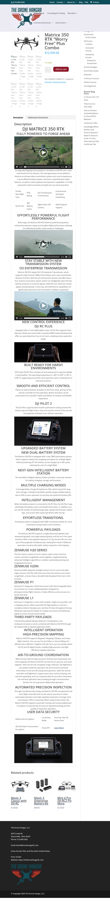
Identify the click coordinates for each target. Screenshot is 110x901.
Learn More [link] (59, 728)
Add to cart (61, 69)
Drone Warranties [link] (91, 71)
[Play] (17, 167)
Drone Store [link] (61, 23)
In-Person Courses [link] (91, 78)
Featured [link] (87, 74)
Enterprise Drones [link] (59, 82)
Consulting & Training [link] (56, 13)
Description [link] (18, 117)
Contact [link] (60, 2)
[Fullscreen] (70, 167)
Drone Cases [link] (91, 37)
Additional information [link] (38, 117)
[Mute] (66, 167)
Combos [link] (89, 44)
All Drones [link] (48, 82)
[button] (38, 36)
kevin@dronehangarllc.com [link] (27, 845)
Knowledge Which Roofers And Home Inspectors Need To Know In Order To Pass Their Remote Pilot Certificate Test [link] (91, 135)
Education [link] (72, 13)
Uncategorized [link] (90, 86)
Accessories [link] (88, 34)
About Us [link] (71, 2)
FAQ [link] (86, 2)
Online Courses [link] (90, 82)
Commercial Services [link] (42, 23)
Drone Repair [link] (39, 13)
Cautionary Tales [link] (90, 123)
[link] (94, 2)
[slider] (41, 166)
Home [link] (52, 2)
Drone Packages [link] (90, 67)
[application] (43, 152)
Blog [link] (81, 2)
